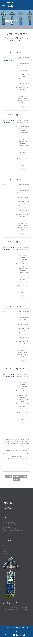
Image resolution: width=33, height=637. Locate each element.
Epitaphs (5, 549)
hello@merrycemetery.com (15, 530)
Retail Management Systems (17, 627)
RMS (27, 627)
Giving (4, 551)
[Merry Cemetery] (17, 5)
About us (5, 545)
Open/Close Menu (3, 4)
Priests (5, 547)
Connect (5, 553)
